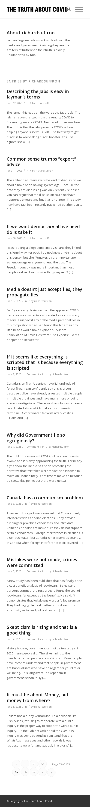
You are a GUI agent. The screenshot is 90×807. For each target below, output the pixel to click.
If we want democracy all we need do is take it (43, 229)
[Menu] (77, 9)
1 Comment (31, 374)
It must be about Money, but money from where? (38, 697)
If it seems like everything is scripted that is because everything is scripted (45, 362)
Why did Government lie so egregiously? (36, 438)
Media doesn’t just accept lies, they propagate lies (44, 292)
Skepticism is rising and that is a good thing (42, 630)
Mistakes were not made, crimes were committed (42, 562)
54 (42, 764)
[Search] (66, 9)
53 (34, 764)
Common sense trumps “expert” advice (41, 162)
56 (25, 772)
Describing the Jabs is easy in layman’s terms (38, 94)
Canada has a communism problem (45, 498)
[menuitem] (66, 9)
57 (34, 772)
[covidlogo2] (37, 9)
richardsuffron (44, 103)
